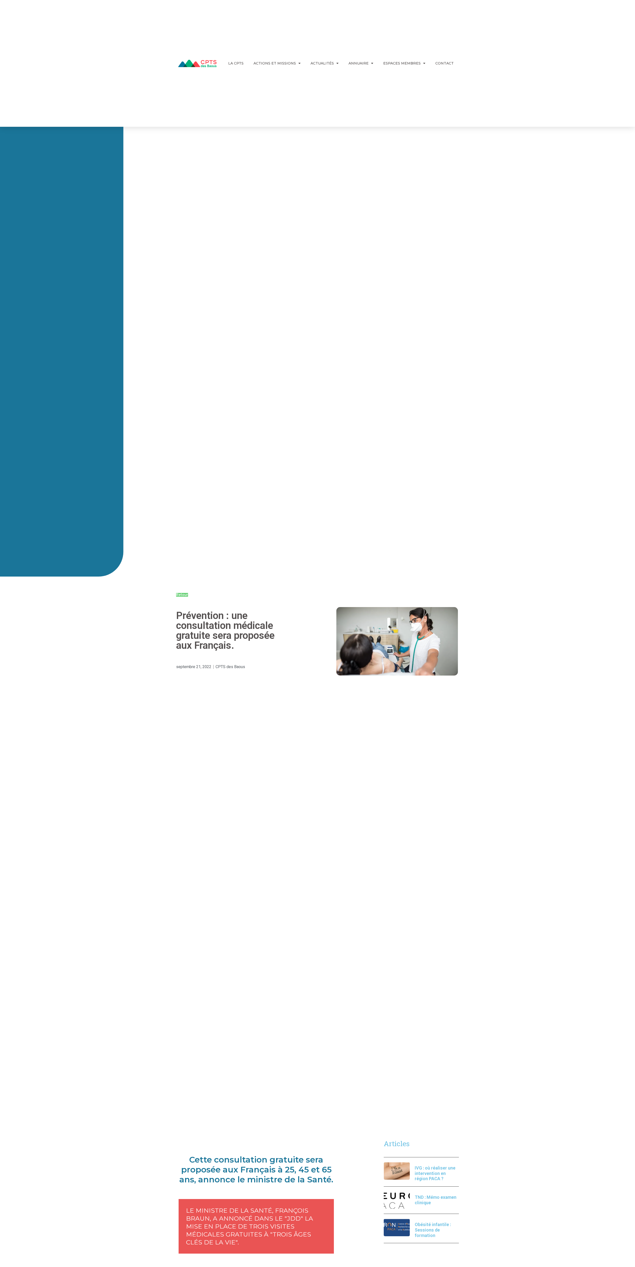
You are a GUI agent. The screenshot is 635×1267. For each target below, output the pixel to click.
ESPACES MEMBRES (402, 63)
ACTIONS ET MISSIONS (275, 63)
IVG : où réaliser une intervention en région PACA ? (435, 1173)
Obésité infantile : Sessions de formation (433, 1230)
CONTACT (444, 63)
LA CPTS (236, 63)
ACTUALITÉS (322, 63)
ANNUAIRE (359, 63)
